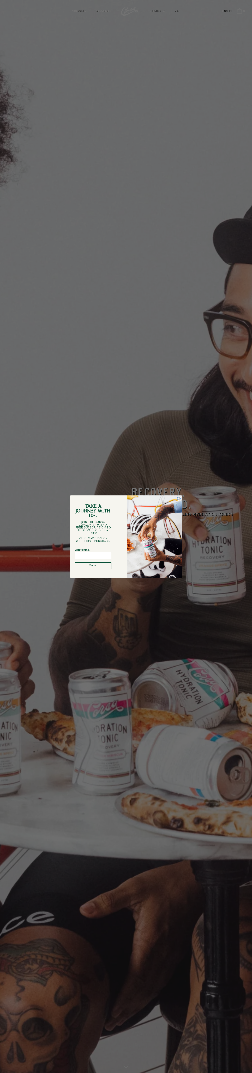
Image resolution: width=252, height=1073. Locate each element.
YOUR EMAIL (82, 550)
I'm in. (93, 565)
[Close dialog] (178, 498)
